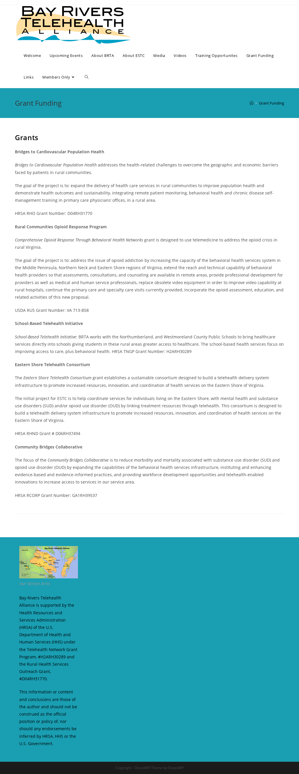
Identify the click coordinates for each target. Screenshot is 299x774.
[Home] (251, 103)
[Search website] (86, 77)
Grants (27, 137)
